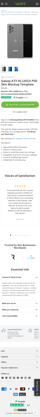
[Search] (6, 3)
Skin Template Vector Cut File (23, 138)
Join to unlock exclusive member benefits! (16, 94)
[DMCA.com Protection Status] (20, 411)
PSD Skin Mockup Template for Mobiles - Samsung (19, 12)
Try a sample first (20, 112)
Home (3, 10)
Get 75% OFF (37, 386)
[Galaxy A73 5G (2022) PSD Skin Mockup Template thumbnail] (4, 69)
